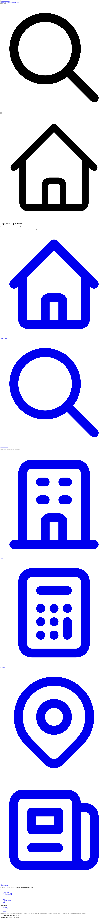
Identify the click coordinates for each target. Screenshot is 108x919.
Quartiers (7, 2)
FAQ (4, 902)
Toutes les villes (6, 892)
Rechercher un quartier (7, 893)
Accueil (2, 2)
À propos (17, 2)
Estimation (11, 2)
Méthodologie (5, 901)
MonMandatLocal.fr (4, 885)
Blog (15, 2)
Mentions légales (6, 908)
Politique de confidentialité (8, 909)
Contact (4, 911)
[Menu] (1, 112)
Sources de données (7, 900)
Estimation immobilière (7, 894)
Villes (5, 2)
